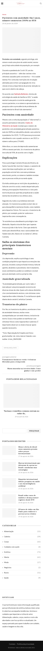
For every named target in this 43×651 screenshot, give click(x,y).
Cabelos (22, 536)
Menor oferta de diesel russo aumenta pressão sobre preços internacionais (27, 450)
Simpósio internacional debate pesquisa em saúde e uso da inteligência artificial (29, 482)
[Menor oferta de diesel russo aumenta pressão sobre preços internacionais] (9, 450)
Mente (4, 14)
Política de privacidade (25, 644)
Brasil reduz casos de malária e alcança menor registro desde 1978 (28, 497)
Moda (22, 562)
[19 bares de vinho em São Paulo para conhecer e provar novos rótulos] (9, 512)
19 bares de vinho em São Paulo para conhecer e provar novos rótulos (28, 511)
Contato (12, 644)
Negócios (22, 567)
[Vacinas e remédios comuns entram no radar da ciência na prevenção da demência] (21, 396)
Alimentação (22, 531)
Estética (22, 552)
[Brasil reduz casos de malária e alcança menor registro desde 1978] (9, 499)
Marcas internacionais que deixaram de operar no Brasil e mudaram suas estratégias (29, 466)
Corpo (22, 542)
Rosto (22, 573)
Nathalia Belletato (21, 94)
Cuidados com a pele (22, 547)
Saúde (22, 578)
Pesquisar (34, 431)
